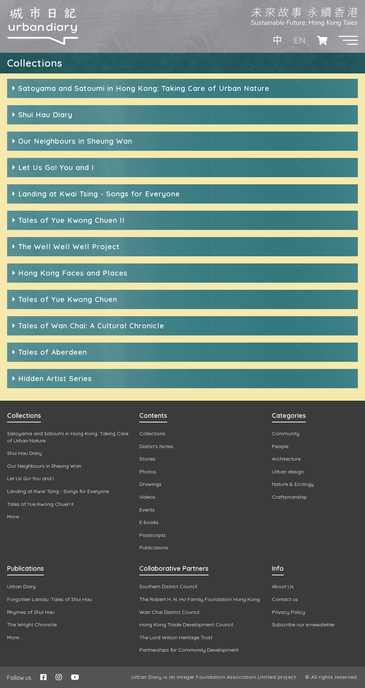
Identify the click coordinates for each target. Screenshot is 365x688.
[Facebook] (43, 677)
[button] (348, 40)
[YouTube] (75, 677)
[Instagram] (59, 677)
